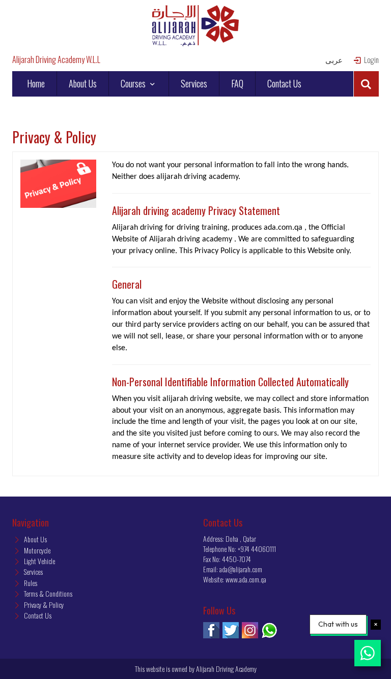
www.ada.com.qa (246, 579)
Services (194, 83)
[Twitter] (230, 630)
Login (370, 59)
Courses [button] (134, 83)
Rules (29, 582)
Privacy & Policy (43, 604)
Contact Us (284, 83)
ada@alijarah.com (240, 569)
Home (36, 83)
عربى (334, 59)
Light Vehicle (38, 560)
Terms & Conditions (47, 593)
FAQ (237, 83)
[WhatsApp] (269, 630)
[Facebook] (211, 630)
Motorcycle (36, 550)
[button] (366, 84)
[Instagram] (250, 630)
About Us (83, 83)
